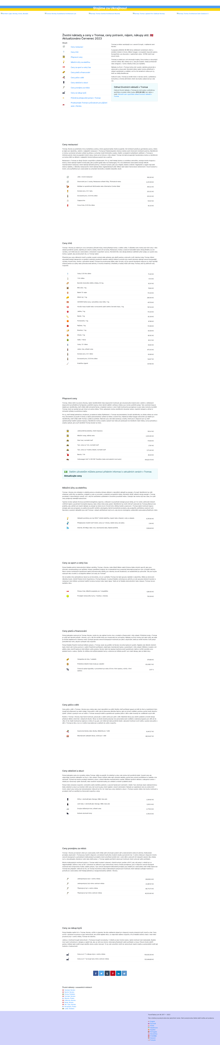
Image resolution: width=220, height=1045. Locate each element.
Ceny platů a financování (80, 72)
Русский (153, 1023)
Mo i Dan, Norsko (70, 1004)
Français (153, 1040)
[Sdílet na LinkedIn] (118, 973)
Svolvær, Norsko (70, 996)
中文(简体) (153, 1036)
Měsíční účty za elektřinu (80, 62)
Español (152, 1030)
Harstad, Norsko (70, 990)
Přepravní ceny (76, 57)
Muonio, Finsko (69, 998)
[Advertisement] (110, 127)
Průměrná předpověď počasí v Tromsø (85, 98)
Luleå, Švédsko (69, 1008)
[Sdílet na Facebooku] (95, 973)
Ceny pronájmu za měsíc (80, 88)
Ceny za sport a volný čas (81, 67)
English (152, 1021)
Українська (154, 1028)
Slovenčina (153, 1034)
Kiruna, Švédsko (70, 994)
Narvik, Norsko (69, 992)
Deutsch (153, 1038)
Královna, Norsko (70, 1000)
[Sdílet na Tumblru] (107, 973)
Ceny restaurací (77, 47)
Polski (152, 1025)
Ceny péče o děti (77, 78)
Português (153, 1032)
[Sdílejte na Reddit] (124, 973)
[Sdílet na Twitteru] (101, 973)
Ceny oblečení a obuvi (79, 83)
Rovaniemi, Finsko (70, 1006)
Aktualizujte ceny (73, 476)
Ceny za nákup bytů (78, 93)
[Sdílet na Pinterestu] (112, 973)
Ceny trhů (74, 52)
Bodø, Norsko (69, 1002)
